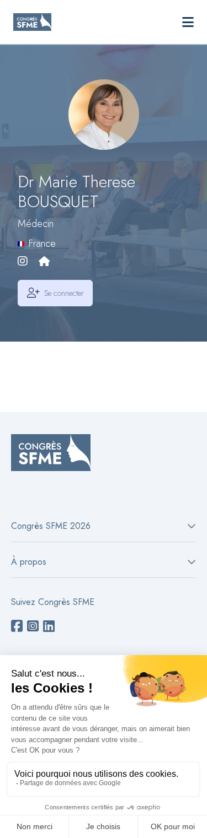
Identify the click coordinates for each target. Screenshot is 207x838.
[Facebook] (17, 626)
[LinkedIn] (49, 626)
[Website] (44, 262)
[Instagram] (23, 262)
